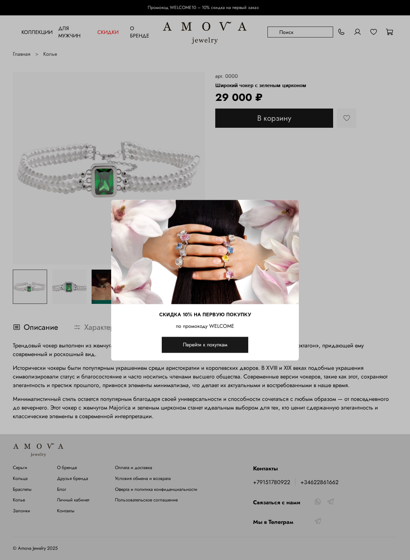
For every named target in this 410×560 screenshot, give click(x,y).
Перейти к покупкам (205, 344)
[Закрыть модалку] (288, 211)
